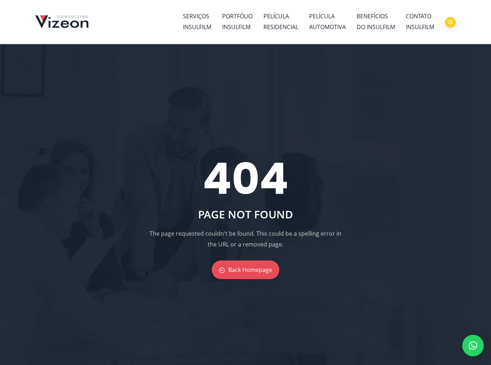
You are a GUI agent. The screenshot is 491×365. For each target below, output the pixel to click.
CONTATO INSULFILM (420, 21)
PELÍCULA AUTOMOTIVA (327, 21)
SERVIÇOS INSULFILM (197, 21)
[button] (473, 345)
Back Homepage (250, 270)
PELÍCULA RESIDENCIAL (280, 21)
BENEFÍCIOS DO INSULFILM (376, 21)
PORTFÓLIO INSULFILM (237, 21)
